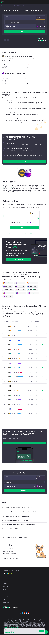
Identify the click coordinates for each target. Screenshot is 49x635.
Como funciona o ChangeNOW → (10, 553)
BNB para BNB (14, 381)
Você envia (7, 16)
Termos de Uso (26, 631)
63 (10, 419)
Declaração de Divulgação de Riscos (12, 627)
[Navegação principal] (46, 2)
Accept (41, 631)
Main (2, 5)
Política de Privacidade (10, 632)
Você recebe (7, 25)
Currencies (7, 5)
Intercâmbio (24, 31)
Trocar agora (24, 161)
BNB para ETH (14, 335)
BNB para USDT (16, 349)
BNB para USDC (16, 395)
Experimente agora (18, 259)
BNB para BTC (14, 326)
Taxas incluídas (8, 21)
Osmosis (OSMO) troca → (8, 551)
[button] (40, 18)
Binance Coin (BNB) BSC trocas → (10, 548)
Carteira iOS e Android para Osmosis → (11, 558)
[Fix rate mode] (34, 27)
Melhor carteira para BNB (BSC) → (10, 556)
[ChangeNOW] (2, 2)
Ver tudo (43, 418)
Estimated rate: (7, 22)
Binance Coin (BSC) (15, 5)
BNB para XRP (14, 386)
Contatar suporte (24, 442)
